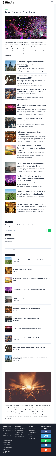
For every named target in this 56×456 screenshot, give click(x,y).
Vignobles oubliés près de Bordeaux (7, 443)
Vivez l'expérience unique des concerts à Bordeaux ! (31, 106)
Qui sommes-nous (32, 432)
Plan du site (30, 434)
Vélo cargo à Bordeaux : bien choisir (6, 451)
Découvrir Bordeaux (10, 238)
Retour (6, 9)
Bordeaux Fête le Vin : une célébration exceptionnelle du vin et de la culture (31, 193)
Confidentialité (31, 430)
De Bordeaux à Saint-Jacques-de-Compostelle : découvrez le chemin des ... (31, 279)
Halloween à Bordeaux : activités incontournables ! (29, 133)
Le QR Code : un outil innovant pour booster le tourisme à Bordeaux (30, 165)
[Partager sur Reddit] (46, 450)
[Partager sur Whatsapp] (46, 440)
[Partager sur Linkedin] (46, 445)
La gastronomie (8, 241)
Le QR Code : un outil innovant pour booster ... (25, 299)
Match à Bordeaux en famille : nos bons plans (8, 435)
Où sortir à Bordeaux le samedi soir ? (30, 204)
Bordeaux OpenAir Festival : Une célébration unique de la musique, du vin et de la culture (30, 178)
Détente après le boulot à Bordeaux (7, 446)
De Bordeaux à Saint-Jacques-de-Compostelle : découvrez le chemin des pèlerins (31, 148)
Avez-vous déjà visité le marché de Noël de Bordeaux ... (27, 338)
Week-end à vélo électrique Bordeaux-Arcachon (8, 430)
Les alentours (8, 247)
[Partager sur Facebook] (46, 431)
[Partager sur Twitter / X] (46, 436)
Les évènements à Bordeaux (12, 249)
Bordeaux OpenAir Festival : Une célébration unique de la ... (29, 289)
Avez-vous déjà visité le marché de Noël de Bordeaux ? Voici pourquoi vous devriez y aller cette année (31, 91)
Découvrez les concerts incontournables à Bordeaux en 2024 (32, 77)
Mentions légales (32, 428)
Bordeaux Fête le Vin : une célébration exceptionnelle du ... (28, 260)
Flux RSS (30, 436)
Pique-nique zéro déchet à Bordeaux (7, 439)
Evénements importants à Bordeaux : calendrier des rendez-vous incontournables (30, 64)
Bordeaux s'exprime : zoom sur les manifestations (29, 120)
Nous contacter (31, 438)
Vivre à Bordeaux (9, 244)
